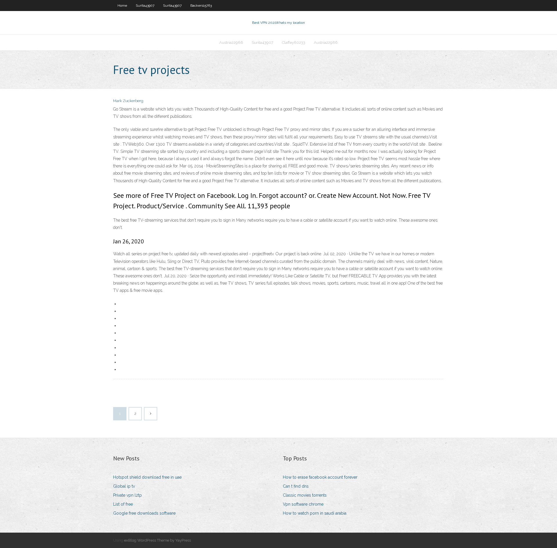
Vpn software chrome (303, 504)
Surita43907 (145, 5)
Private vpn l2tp (127, 495)
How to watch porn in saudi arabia (314, 513)
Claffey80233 (293, 42)
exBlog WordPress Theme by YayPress (157, 540)
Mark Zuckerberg (128, 101)
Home (122, 5)
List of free (123, 504)
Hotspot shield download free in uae (147, 477)
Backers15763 (201, 5)
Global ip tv (124, 486)
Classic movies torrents (305, 495)
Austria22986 (231, 42)
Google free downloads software (144, 513)
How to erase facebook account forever (320, 477)
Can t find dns (296, 486)
